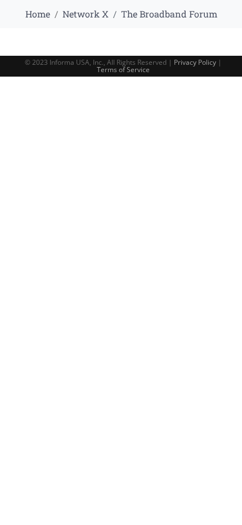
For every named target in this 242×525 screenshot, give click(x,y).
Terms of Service (123, 69)
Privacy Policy (195, 62)
